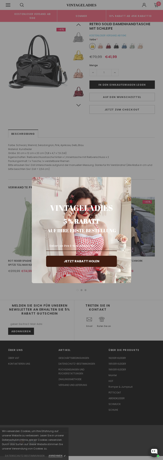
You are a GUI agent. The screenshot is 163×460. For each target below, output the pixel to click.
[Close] (126, 182)
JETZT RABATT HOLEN (81, 261)
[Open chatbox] (154, 451)
